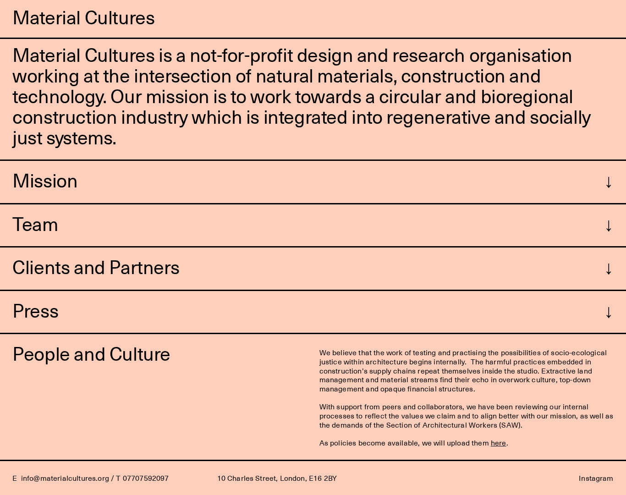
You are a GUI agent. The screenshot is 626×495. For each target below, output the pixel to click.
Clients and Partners (95, 266)
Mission (44, 179)
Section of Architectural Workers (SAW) (453, 424)
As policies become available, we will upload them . (413, 442)
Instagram (596, 478)
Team (35, 223)
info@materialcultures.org (65, 478)
